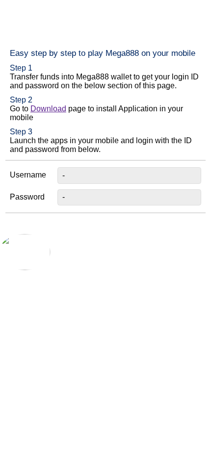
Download (48, 108)
